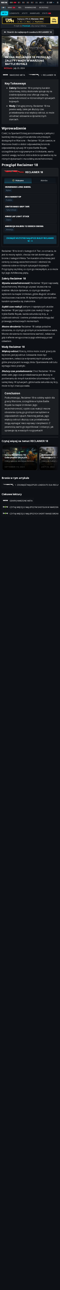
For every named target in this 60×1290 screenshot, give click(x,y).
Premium (26, 26)
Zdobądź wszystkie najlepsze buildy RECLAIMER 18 (30, 239)
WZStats (8, 68)
